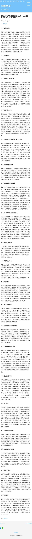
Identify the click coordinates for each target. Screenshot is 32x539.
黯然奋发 (6, 6)
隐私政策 (16, 532)
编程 (11, 1)
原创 (4, 1)
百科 (24, 1)
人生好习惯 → (28, 523)
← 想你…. (2, 523)
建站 (21, 1)
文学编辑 (5, 23)
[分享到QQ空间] (0, 528)
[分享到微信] (2, 528)
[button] (29, 3)
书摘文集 (6, 518)
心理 (14, 1)
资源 (17, 1)
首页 (1, 1)
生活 (8, 1)
